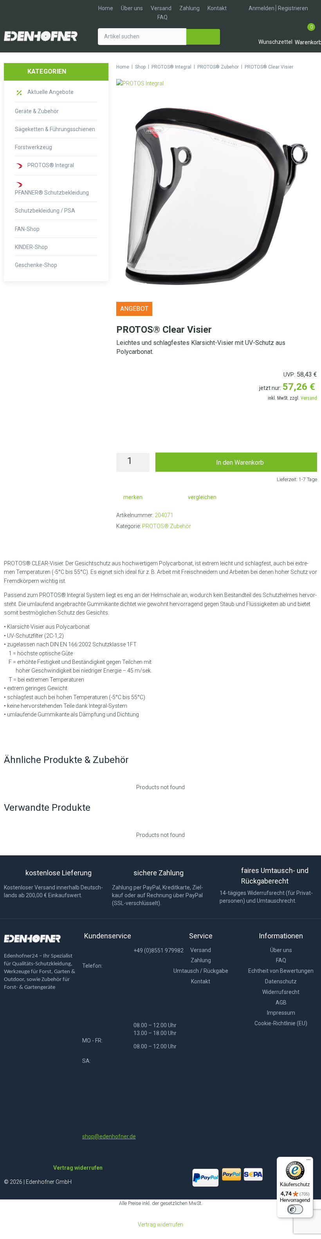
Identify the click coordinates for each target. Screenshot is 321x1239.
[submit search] (203, 37)
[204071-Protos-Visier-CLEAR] (216, 196)
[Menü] (308, 1161)
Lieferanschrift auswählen (217, 436)
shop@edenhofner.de (109, 1136)
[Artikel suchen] (142, 36)
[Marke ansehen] (140, 83)
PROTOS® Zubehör (218, 67)
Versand (309, 398)
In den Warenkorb (240, 462)
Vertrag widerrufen (160, 1224)
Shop (140, 67)
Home (122, 67)
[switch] (295, 1209)
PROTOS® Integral (171, 67)
